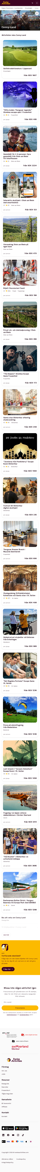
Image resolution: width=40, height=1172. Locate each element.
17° (30, 13)
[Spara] (37, 13)
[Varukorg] (32, 3)
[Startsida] (6, 3)
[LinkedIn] (3, 1135)
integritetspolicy (12, 1014)
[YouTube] (13, 1135)
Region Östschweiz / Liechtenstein (12, 8)
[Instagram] (18, 1135)
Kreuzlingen (28, 8)
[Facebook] (8, 1135)
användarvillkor (24, 1014)
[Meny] (37, 3)
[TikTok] (23, 1135)
